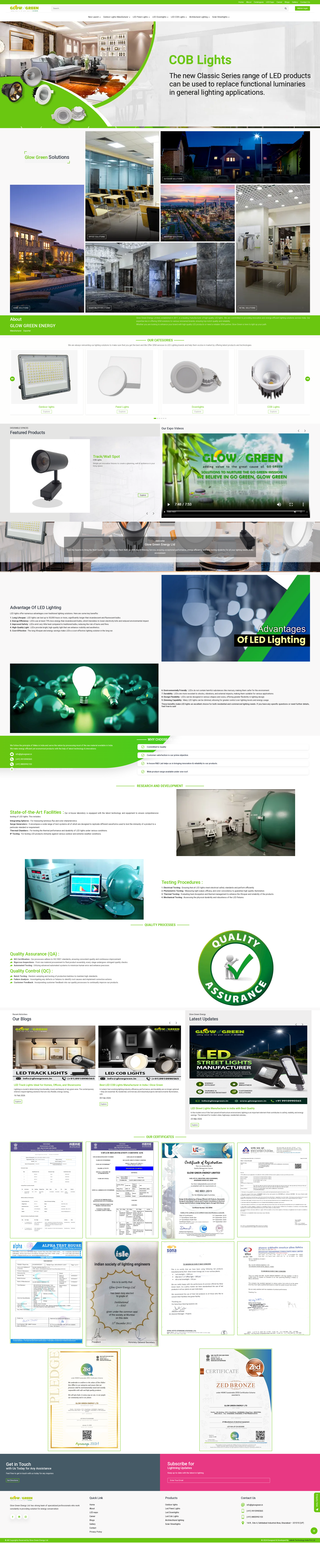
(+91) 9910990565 (24, 759)
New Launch (93, 17)
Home (241, 2)
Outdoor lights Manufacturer (115, 17)
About (249, 2)
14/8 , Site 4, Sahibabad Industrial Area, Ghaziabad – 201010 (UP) (44, 769)
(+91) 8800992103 (24, 764)
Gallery (295, 2)
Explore (143, 495)
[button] (307, 378)
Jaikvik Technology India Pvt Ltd (302, 1540)
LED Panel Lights (140, 17)
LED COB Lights (178, 17)
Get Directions (12, 1480)
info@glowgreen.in (24, 754)
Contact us (305, 2)
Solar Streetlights (220, 17)
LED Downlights (159, 17)
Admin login (302, 8)
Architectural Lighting (198, 17)
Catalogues (259, 2)
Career (279, 2)
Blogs (287, 2)
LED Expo (270, 2)
